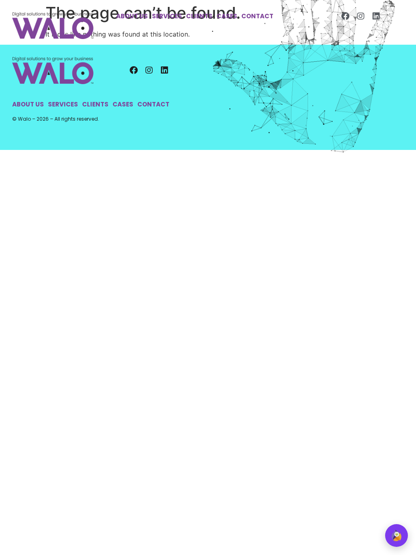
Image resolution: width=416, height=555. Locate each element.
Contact (257, 16)
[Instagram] (361, 16)
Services (167, 16)
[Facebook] (345, 16)
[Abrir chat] (396, 535)
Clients (199, 16)
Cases (227, 16)
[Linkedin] (376, 16)
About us (132, 16)
